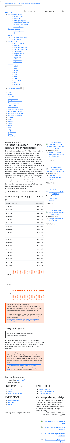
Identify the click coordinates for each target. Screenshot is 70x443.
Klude (15, 33)
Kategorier (8, 12)
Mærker (10, 64)
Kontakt (10, 391)
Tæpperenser (17, 58)
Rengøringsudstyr (14, 29)
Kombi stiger (17, 39)
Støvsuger (16, 45)
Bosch (15, 82)
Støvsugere (11, 402)
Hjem (9, 93)
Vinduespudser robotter (21, 25)
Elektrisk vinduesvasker (21, 23)
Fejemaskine (17, 60)
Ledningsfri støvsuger (20, 47)
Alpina (15, 72)
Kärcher (16, 70)
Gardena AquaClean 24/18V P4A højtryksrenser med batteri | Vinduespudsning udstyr (22, 3)
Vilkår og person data (15, 393)
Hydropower (17, 80)
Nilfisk (15, 74)
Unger (15, 78)
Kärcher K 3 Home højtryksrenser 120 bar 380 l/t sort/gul (56, 155)
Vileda (15, 68)
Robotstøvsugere (13, 400)
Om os (10, 389)
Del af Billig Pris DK (14, 88)
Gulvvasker (17, 56)
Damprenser (17, 52)
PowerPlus (16, 85)
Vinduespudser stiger (20, 37)
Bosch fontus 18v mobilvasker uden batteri (55, 177)
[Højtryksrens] (20, 380)
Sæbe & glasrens (18, 31)
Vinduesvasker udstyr (15, 14)
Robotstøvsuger (18, 43)
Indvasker (16, 19)
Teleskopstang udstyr (20, 21)
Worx (15, 76)
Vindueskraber (18, 16)
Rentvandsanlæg (18, 27)
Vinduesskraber (13, 99)
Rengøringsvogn (18, 54)
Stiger (10, 35)
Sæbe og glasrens (14, 107)
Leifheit (15, 66)
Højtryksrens (17, 62)
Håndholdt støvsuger (20, 49)
